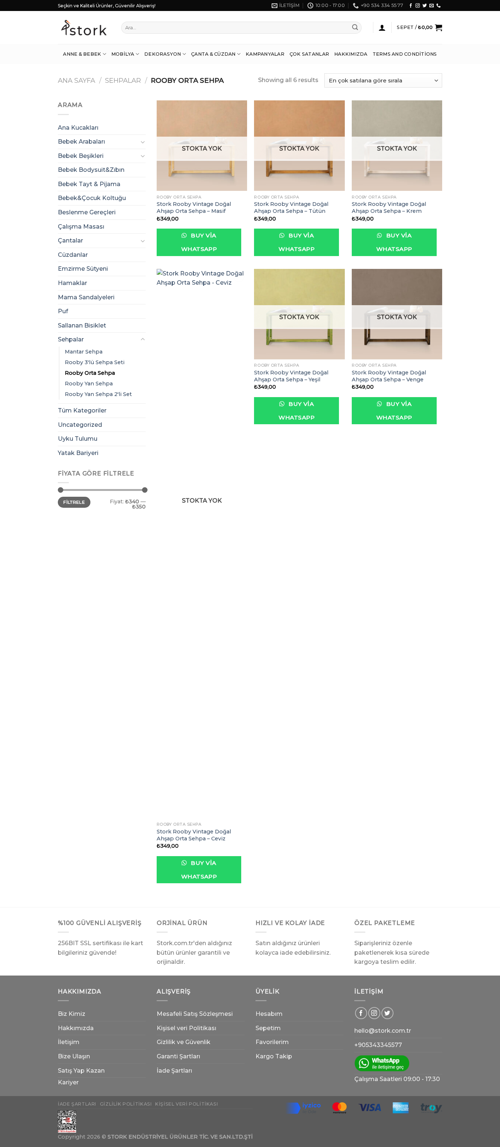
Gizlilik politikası (126, 1104)
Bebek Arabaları (81, 141)
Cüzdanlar (73, 254)
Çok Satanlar (309, 54)
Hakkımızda (350, 54)
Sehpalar (123, 80)
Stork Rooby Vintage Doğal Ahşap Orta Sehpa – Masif (194, 207)
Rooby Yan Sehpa (89, 383)
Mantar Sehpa (83, 351)
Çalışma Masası (81, 226)
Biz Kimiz (71, 1013)
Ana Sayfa (76, 80)
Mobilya (122, 54)
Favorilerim (272, 1042)
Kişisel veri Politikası (186, 1028)
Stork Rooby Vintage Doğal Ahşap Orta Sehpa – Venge (389, 376)
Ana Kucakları (78, 127)
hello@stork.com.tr (382, 1030)
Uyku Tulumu (77, 438)
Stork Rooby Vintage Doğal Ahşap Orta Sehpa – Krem (389, 207)
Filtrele (74, 502)
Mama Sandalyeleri (86, 297)
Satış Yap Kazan (81, 1070)
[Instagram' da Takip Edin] (417, 5)
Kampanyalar (265, 54)
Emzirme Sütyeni (83, 268)
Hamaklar (72, 283)
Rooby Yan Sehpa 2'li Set (98, 394)
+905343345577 (378, 1044)
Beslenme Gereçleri (87, 212)
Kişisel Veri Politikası (186, 1104)
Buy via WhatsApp (199, 242)
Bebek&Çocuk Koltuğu (92, 198)
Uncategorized (80, 424)
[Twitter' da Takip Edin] (424, 5)
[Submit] (355, 28)
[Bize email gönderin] (431, 5)
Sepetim (268, 1028)
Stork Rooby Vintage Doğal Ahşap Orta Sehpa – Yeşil (291, 376)
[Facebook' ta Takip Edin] (410, 5)
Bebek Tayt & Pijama (89, 184)
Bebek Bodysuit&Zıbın (91, 169)
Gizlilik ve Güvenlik (183, 1042)
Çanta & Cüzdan (213, 54)
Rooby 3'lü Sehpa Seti (94, 362)
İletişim (68, 1042)
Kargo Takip (273, 1056)
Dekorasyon (162, 54)
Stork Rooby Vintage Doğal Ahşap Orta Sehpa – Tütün (291, 207)
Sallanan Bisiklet (82, 325)
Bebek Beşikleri (81, 155)
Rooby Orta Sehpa (90, 373)
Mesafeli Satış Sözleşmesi (195, 1013)
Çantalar (70, 240)
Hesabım (269, 1013)
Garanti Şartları (178, 1056)
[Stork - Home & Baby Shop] (84, 27)
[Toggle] (143, 141)
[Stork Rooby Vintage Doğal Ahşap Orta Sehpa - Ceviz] (202, 543)
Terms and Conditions (405, 54)
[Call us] (438, 5)
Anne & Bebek (82, 54)
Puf (63, 311)
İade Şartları (174, 1070)
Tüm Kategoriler (82, 410)
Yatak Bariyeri (78, 452)
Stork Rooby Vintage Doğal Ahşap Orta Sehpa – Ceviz (194, 835)
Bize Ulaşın (74, 1056)
